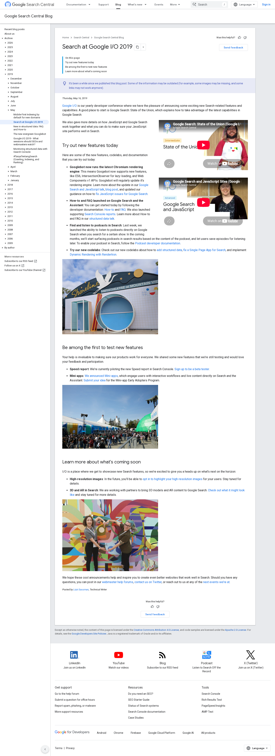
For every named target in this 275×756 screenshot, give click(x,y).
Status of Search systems (143, 705)
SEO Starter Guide (138, 699)
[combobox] (209, 4)
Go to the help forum (67, 693)
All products (208, 732)
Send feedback (233, 47)
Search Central (40, 4)
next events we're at (216, 582)
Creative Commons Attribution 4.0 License (156, 630)
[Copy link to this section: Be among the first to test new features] (146, 348)
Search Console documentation (146, 711)
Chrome (118, 732)
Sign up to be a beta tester (192, 369)
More (173, 4)
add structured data (169, 250)
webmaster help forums (117, 582)
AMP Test (207, 711)
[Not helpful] (245, 37)
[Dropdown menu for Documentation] (90, 4)
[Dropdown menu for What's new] (146, 4)
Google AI (188, 732)
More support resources (69, 711)
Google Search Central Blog (28, 16)
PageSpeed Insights (213, 705)
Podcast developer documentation (157, 243)
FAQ (123, 209)
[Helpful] (239, 37)
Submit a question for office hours (75, 699)
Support (103, 4)
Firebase (136, 732)
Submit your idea (95, 380)
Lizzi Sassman (81, 589)
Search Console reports (100, 214)
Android (101, 732)
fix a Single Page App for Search (204, 250)
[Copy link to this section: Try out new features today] (122, 146)
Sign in (266, 4)
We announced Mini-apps (101, 376)
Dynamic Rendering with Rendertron (93, 254)
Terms (58, 748)
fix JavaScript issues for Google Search (122, 194)
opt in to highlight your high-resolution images (172, 479)
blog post (112, 189)
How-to (109, 209)
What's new (135, 4)
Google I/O (69, 105)
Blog (118, 4)
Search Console (211, 693)
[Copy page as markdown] (137, 47)
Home (65, 37)
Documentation (76, 4)
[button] (24, 38)
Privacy (70, 748)
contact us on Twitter (148, 582)
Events (159, 4)
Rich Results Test (212, 699)
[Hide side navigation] (45, 749)
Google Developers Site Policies (89, 633)
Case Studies (136, 717)
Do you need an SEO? (140, 693)
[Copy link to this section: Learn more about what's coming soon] (144, 462)
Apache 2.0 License (235, 630)
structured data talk (101, 218)
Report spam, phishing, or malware (75, 705)
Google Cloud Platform (161, 732)
